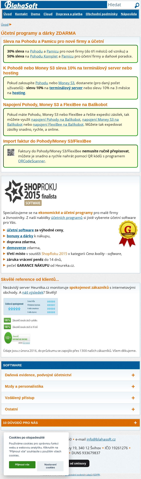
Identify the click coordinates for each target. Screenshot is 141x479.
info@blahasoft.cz (101, 439)
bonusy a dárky (20, 235)
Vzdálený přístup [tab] (19, 398)
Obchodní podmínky (102, 14)
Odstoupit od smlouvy (70, 463)
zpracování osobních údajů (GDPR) (82, 474)
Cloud (48, 14)
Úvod (7, 14)
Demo (35, 14)
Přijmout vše (22, 464)
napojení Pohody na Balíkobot (55, 119)
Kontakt (21, 14)
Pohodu (36, 51)
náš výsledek (32, 292)
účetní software (20, 230)
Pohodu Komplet (44, 56)
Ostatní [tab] (11, 409)
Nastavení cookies (50, 466)
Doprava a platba (69, 14)
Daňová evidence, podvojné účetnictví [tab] (38, 375)
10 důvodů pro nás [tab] (20, 423)
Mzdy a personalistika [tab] (24, 386)
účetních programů (67, 217)
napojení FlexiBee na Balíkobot (58, 124)
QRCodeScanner (31, 160)
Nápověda (129, 14)
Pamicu (53, 51)
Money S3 (66, 82)
